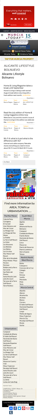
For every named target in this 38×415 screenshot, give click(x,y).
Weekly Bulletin (8, 397)
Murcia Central (27, 287)
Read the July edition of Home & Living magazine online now (18, 113)
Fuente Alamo (24, 236)
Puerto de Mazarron (27, 247)
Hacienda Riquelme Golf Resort (26, 308)
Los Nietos (7, 249)
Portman (6, 265)
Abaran (22, 293)
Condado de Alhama (26, 233)
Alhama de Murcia (26, 226)
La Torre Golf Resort (10, 240)
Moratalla (23, 279)
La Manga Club (8, 231)
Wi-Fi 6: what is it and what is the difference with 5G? (18, 139)
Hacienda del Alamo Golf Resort (26, 239)
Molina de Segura (26, 314)
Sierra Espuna (24, 252)
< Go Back (6, 162)
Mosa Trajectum (25, 316)
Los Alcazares (8, 244)
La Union (6, 242)
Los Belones (7, 247)
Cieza (22, 273)
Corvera (22, 302)
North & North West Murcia (27, 258)
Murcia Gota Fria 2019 (10, 394)
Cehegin (22, 270)
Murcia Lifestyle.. (29, 128)
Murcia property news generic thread (14, 396)
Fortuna (22, 275)
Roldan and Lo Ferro (10, 267)
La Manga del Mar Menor (9, 234)
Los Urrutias (7, 251)
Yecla (21, 284)
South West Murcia (27, 217)
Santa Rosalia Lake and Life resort (9, 278)
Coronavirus (6, 391)
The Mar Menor (10, 216)
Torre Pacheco (8, 286)
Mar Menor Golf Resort (8, 255)
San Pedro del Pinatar (8, 273)
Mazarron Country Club (9, 362)
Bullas (22, 263)
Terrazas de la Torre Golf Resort (10, 282)
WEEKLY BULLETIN (29, 31)
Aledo (22, 224)
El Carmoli (6, 224)
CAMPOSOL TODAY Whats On (13, 388)
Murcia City (24, 318)
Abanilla (22, 291)
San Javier (6, 270)
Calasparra (23, 266)
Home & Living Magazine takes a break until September (18, 86)
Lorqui (22, 311)
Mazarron (23, 245)
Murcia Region (8, 102)
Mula (21, 282)
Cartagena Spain (8, 390)
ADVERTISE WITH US (16, 31)
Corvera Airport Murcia (10, 393)
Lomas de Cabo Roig (10, 382)
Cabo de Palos (8, 219)
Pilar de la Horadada (10, 258)
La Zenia (6, 380)
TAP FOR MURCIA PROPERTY (19, 59)
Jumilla (22, 277)
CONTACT (6, 31)
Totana (22, 254)
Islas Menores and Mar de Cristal (9, 227)
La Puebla (6, 237)
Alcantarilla (24, 295)
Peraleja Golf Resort (27, 321)
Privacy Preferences (22, 405)
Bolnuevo (23, 229)
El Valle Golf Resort (26, 305)
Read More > (30, 98)
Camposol (23, 231)
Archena (22, 298)
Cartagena (7, 221)
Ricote (22, 323)
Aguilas (22, 222)
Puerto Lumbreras (26, 249)
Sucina (22, 325)
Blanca (22, 300)
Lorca (22, 243)
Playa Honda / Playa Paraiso (10, 262)
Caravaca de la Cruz (26, 268)
